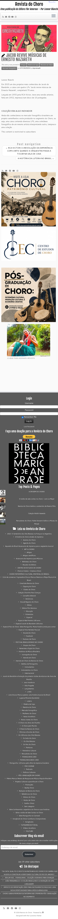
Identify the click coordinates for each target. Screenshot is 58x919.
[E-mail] (6, 16)
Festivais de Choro (29, 639)
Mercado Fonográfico (9, 68)
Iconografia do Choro (29, 655)
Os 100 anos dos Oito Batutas (29, 735)
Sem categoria (29, 806)
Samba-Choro (29, 803)
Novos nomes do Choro (29, 720)
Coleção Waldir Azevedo (36, 513)
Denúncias (29, 599)
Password (29, 410)
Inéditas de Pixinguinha (29, 664)
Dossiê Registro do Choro (29, 602)
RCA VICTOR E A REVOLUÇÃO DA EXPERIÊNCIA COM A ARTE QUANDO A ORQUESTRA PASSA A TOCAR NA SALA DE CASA (29, 151)
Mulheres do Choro (29, 713)
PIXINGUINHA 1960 (29, 757)
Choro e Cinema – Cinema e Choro (29, 571)
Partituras (29, 747)
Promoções (29, 785)
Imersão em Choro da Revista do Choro (29, 661)
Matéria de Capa (33, 65)
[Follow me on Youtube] (13, 16)
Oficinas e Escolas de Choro (29, 732)
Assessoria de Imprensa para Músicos (29, 558)
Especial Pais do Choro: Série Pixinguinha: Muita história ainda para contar (29, 627)
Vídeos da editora (29, 828)
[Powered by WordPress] (43, 912)
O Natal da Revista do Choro (29, 729)
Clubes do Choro (29, 589)
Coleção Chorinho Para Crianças (29, 593)
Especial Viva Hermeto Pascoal (29, 630)
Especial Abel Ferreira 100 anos (29, 620)
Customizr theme (35, 916)
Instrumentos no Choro (29, 670)
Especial (29, 617)
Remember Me (29, 417)
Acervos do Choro (29, 540)
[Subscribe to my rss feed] (3, 16)
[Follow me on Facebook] (9, 16)
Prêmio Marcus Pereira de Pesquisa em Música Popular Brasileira (29, 778)
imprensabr (36, 68)
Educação (29, 611)
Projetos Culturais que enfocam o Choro (29, 782)
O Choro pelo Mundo (29, 726)
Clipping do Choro (29, 586)
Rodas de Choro (29, 800)
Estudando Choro (29, 633)
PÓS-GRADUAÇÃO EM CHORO (29, 775)
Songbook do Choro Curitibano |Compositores (29, 819)
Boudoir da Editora (29, 565)
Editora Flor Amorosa (29, 608)
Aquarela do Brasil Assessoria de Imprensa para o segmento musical (29, 546)
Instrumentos (29, 667)
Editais (29, 605)
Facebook (29, 636)
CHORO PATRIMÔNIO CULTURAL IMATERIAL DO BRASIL (29, 574)
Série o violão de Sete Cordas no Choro (29, 813)
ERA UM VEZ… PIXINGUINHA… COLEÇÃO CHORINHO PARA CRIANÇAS (29, 878)
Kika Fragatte (29, 686)
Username (29, 403)
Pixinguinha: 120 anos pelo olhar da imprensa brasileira (29, 763)
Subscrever (29, 854)
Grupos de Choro (29, 645)
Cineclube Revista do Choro (29, 583)
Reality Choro (29, 788)
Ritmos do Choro (29, 797)
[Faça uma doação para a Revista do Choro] (29, 438)
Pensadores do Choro (29, 754)
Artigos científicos (29, 555)
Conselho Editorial (29, 596)
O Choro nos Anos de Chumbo (29, 723)
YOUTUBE (29, 831)
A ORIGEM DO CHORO (37, 492)
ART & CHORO (29, 549)
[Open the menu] (54, 16)
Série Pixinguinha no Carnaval (29, 816)
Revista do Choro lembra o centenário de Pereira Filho (37, 506)
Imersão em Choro (29, 658)
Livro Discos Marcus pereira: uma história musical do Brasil (29, 695)
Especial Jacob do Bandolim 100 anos (29, 624)
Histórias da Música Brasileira (29, 651)
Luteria (29, 701)
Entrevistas (29, 614)
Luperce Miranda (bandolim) (29, 698)
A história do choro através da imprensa (29, 537)
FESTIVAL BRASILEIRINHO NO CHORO (29, 642)
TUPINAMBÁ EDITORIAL (29, 825)
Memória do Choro (46, 65)
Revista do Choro (29, 4)
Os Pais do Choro (29, 744)
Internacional (29, 673)
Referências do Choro (29, 794)
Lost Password (29, 426)
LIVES (29, 692)
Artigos (23, 65)
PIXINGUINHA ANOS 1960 (29, 760)
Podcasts (29, 769)
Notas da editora (29, 716)
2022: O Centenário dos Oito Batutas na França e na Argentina (29, 534)
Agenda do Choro (29, 543)
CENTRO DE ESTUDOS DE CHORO (29, 568)
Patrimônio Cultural (29, 751)
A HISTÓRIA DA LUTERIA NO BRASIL (36, 158)
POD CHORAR (29, 766)
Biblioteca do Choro (29, 562)
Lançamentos (29, 689)
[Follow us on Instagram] (16, 16)
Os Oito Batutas (29, 741)
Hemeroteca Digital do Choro (29, 648)
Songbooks (29, 822)
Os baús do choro (29, 738)
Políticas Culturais (29, 772)
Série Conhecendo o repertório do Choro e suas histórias (29, 809)
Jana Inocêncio (29, 682)
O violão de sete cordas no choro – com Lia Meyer (36, 499)
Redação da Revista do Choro (29, 791)
